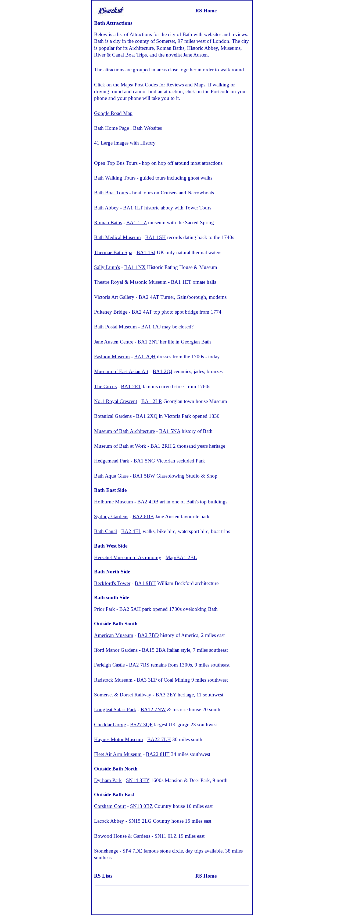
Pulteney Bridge (110, 312)
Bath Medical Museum (117, 237)
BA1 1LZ (136, 222)
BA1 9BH (145, 583)
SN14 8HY (137, 780)
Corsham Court (110, 806)
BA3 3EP (147, 680)
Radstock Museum (113, 680)
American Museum (113, 635)
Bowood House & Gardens (122, 836)
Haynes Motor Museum (118, 739)
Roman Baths (108, 222)
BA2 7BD (148, 635)
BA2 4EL (131, 531)
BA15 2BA (154, 650)
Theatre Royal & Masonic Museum (130, 282)
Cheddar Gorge (110, 724)
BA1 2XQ (146, 416)
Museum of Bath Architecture (124, 431)
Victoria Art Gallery (114, 297)
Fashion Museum (112, 356)
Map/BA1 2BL (181, 557)
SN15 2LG (140, 821)
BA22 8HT (158, 754)
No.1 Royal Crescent (115, 401)
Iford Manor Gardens (116, 650)
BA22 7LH (159, 739)
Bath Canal (105, 531)
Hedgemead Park (111, 461)
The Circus (105, 386)
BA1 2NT (148, 342)
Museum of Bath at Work (120, 446)
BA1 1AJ (151, 326)
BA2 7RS (139, 665)
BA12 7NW (153, 709)
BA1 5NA (169, 431)
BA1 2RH (161, 446)
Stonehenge (106, 851)
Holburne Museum (113, 501)
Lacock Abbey (109, 821)
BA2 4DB (148, 501)
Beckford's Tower (112, 583)
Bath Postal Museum (115, 326)
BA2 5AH (130, 609)
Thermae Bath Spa (113, 252)
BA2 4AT (149, 297)
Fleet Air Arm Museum (118, 754)
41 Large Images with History (125, 143)
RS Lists (103, 876)
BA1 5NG (144, 461)
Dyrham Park (108, 780)
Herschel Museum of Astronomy (127, 557)
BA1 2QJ (162, 371)
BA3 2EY (166, 694)
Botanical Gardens (113, 416)
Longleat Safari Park (115, 709)
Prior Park (104, 609)
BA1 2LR (151, 401)
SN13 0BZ (141, 806)
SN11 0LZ (166, 836)
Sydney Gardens (111, 516)
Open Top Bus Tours (116, 163)
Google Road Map (113, 113)
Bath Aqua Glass (111, 476)
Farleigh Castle (109, 665)
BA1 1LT (133, 208)
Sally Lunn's (107, 267)
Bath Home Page (111, 128)
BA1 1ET (181, 282)
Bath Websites (147, 128)
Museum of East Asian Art (121, 371)
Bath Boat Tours (111, 192)
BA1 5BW (144, 476)
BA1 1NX (135, 267)
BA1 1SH (155, 237)
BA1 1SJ (146, 252)
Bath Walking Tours (114, 178)
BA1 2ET (131, 386)
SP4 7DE (132, 851)
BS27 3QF (141, 724)
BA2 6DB (143, 516)
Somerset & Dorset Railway (122, 694)
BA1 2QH (145, 356)
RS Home (206, 10)
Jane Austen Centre (113, 342)
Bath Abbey (106, 208)
